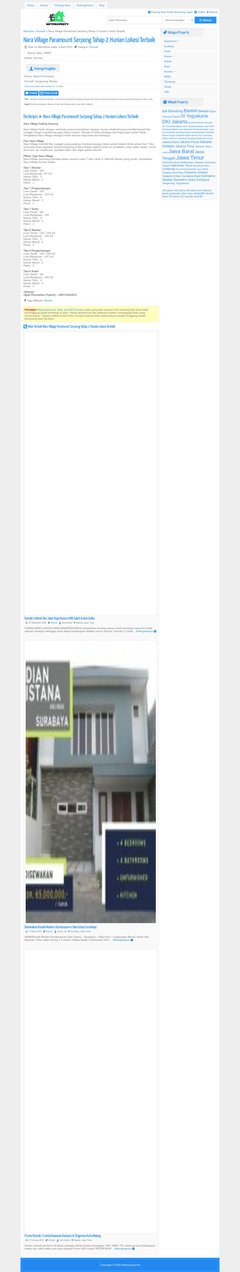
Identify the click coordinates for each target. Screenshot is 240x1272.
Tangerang (168, 183)
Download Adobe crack (176, 126)
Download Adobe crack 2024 (201, 126)
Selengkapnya (146, 631)
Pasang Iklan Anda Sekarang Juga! (170, 12)
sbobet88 (199, 193)
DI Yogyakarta (194, 116)
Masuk (212, 12)
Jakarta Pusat (189, 142)
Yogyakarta (182, 183)
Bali (164, 111)
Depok (176, 116)
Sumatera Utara (184, 179)
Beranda (28, 31)
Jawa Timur (190, 157)
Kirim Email (48, 93)
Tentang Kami (62, 5)
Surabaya (202, 179)
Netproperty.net (131, 1264)
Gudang (169, 46)
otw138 (198, 196)
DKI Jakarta (174, 121)
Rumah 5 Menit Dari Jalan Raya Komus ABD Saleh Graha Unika (59, 618)
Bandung (175, 111)
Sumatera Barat (191, 176)
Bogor (212, 111)
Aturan (44, 5)
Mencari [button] (206, 20)
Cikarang (167, 116)
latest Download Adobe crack (189, 169)
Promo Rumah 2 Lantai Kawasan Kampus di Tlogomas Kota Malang (63, 1235)
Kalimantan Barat (171, 162)
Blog (101, 5)
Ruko (167, 66)
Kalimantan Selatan (192, 162)
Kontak (31, 93)
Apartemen (170, 41)
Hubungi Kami (84, 5)
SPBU (167, 76)
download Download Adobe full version (195, 138)
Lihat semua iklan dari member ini (39, 86)
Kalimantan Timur (181, 165)
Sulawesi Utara (171, 176)
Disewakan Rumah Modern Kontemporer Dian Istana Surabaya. (61, 927)
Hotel (167, 51)
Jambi (165, 152)
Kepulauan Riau (201, 165)
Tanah (167, 86)
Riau (181, 172)
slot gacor (168, 190)
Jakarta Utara (203, 146)
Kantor (168, 56)
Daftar (199, 12)
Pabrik (168, 61)
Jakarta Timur (185, 146)
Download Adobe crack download (177, 129)
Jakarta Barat (170, 142)
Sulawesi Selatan (196, 172)
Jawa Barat (181, 151)
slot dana (180, 190)
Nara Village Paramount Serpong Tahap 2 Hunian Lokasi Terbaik (89, 39)
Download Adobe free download (190, 132)
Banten (48, 300)
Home (30, 5)
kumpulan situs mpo (181, 193)
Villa (166, 91)
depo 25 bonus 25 (173, 196)
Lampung (168, 168)
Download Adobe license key (189, 135)
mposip (188, 196)
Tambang (169, 81)
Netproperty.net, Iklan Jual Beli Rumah (60, 309)
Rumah (41, 31)
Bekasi (204, 111)
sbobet (209, 193)
